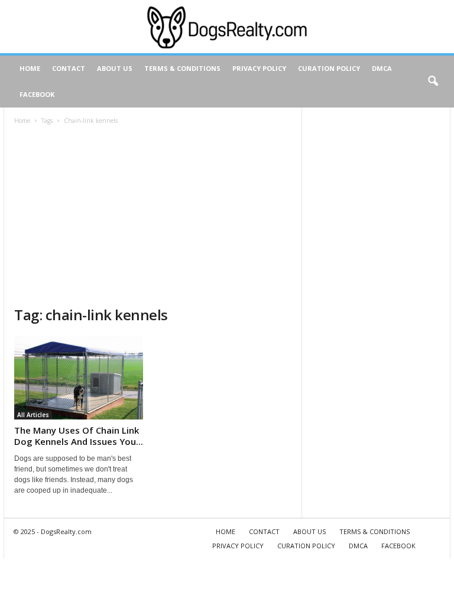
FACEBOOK (37, 94)
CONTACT (68, 68)
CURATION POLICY (329, 68)
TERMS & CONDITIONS (182, 68)
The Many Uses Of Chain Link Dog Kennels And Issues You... (78, 435)
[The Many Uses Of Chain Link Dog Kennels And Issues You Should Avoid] (78, 377)
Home (22, 120)
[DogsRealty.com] (227, 26)
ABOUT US (114, 68)
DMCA (382, 68)
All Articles (33, 415)
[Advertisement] (152, 217)
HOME (30, 68)
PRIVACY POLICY (259, 68)
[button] (433, 82)
